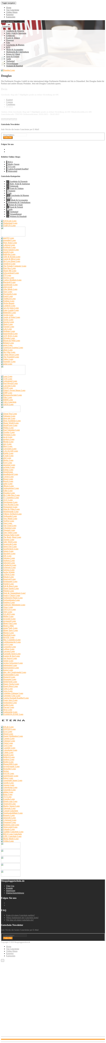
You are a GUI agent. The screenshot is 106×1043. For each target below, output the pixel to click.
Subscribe (8, 138)
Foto (8, 42)
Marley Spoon (13, 164)
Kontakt (9, 888)
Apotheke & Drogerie (15, 31)
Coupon (9, 102)
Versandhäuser (12, 63)
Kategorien (10, 17)
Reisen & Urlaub (13, 54)
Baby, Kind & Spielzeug (16, 33)
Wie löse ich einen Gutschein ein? (20, 920)
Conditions (10, 104)
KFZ (8, 47)
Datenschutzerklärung (15, 893)
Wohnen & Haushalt (14, 66)
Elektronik (10, 35)
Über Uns (10, 886)
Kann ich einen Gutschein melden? (20, 915)
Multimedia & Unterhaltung (17, 52)
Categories (6, 26)
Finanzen (10, 40)
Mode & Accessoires (14, 49)
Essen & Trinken (13, 38)
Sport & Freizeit (12, 56)
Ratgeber (10, 14)
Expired (9, 100)
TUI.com (11, 166)
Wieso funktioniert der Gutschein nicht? (22, 918)
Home (8, 7)
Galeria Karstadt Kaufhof (18, 169)
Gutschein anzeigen (9, 119)
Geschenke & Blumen (15, 45)
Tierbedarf (10, 61)
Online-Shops (11, 12)
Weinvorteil (12, 171)
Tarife (8, 59)
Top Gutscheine (12, 10)
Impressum (10, 890)
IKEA (10, 162)
